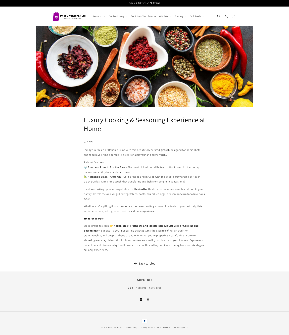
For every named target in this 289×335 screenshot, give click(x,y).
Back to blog (147, 263)
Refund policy (131, 327)
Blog (130, 287)
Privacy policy (147, 327)
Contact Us (155, 287)
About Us (141, 287)
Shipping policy (181, 327)
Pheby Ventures (115, 327)
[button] (99, 16)
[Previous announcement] (53, 3)
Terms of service (163, 327)
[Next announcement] (235, 3)
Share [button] (90, 141)
